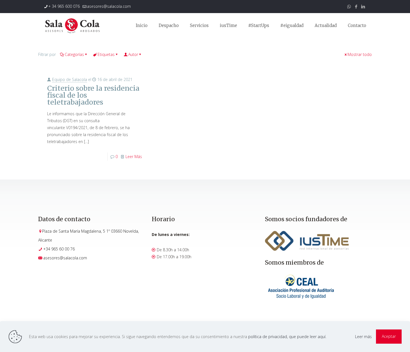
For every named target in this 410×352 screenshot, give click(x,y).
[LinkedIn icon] (363, 6)
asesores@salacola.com (109, 6)
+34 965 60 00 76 (59, 249)
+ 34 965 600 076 (64, 6)
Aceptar (389, 336)
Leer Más (134, 156)
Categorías (74, 54)
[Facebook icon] (356, 6)
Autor (133, 54)
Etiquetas (106, 54)
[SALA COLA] (72, 25)
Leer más (363, 336)
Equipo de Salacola (69, 79)
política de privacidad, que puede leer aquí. (287, 336)
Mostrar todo (360, 54)
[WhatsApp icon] (349, 6)
